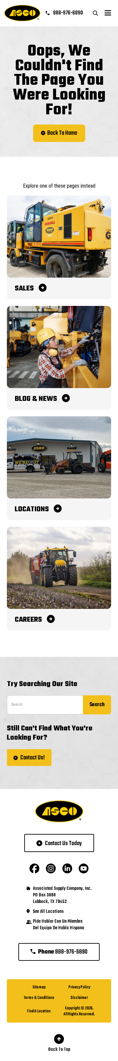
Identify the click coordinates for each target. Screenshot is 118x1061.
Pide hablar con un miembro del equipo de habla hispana (58, 925)
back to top (59, 1049)
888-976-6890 (67, 13)
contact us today (63, 843)
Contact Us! (32, 758)
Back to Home (62, 133)
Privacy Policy (79, 987)
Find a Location (38, 1011)
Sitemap (39, 987)
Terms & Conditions (39, 998)
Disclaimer (79, 998)
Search (97, 705)
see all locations (48, 912)
